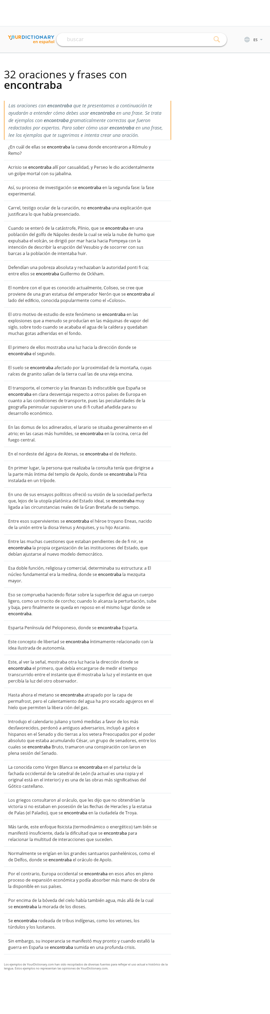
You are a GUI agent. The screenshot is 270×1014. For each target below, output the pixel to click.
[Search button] (217, 39)
